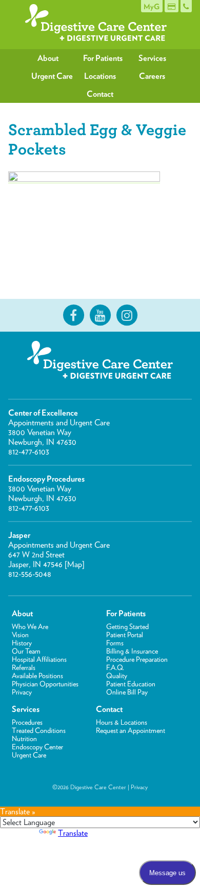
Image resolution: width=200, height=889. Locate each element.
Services (152, 58)
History (22, 643)
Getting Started (127, 626)
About (47, 58)
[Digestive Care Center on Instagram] (126, 315)
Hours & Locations (121, 722)
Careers (152, 76)
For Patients (103, 58)
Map (74, 564)
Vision (20, 635)
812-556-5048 (29, 574)
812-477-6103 (28, 452)
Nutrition (24, 738)
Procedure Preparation (137, 659)
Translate (73, 833)
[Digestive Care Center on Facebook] (73, 315)
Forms (115, 643)
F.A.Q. (115, 667)
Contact (100, 94)
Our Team (26, 651)
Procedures (27, 722)
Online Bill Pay (127, 692)
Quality (116, 675)
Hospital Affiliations (39, 659)
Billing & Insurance (132, 651)
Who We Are (30, 626)
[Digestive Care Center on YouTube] (100, 315)
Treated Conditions (39, 730)
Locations (100, 76)
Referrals (23, 667)
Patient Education (130, 684)
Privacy (22, 692)
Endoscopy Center (37, 747)
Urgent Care (52, 76)
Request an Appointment (130, 730)
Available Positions (37, 675)
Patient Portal (124, 635)
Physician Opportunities (45, 684)
